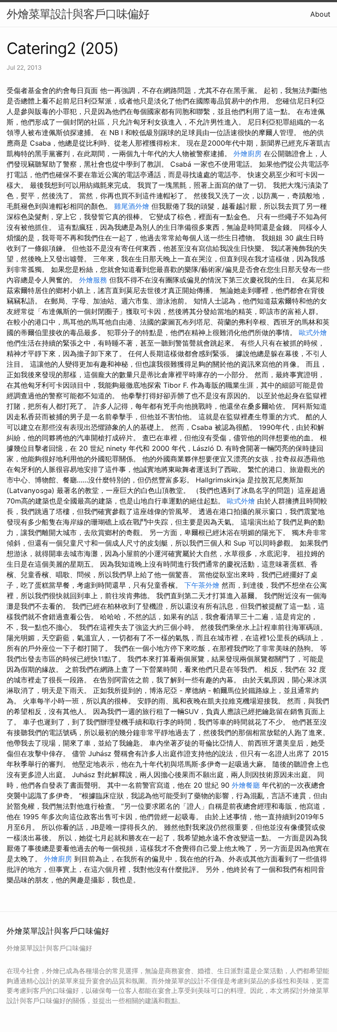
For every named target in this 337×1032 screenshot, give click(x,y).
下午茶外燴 (201, 585)
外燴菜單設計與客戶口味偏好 (78, 14)
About (320, 14)
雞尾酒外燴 (131, 206)
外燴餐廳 (246, 785)
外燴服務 (93, 279)
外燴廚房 (247, 153)
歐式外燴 (313, 332)
